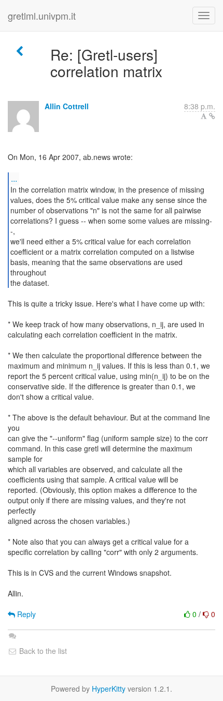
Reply (25, 614)
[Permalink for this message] (212, 116)
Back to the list (42, 651)
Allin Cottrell (67, 106)
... (14, 178)
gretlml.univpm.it (42, 15)
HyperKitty (109, 688)
